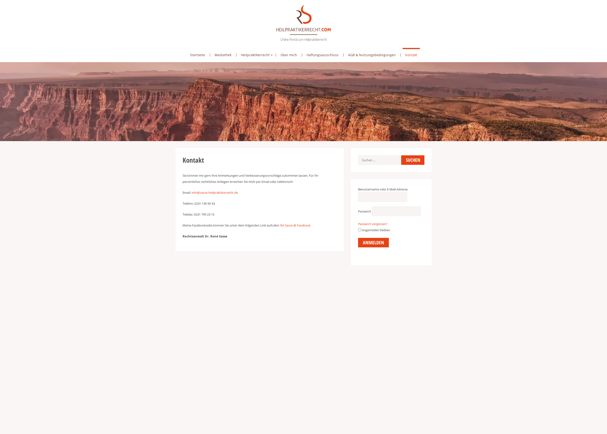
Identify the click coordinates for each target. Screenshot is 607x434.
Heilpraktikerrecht (255, 55)
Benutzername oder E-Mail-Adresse (383, 189)
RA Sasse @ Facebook (295, 225)
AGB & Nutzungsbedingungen (372, 55)
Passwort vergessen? (372, 224)
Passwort (364, 211)
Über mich (289, 55)
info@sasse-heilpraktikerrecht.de (215, 192)
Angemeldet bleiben (375, 230)
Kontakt (411, 55)
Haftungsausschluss (323, 55)
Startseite (197, 55)
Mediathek (223, 55)
